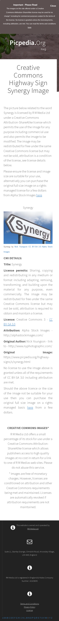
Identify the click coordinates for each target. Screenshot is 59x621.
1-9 (3, 618)
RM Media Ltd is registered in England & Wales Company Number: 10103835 (29, 579)
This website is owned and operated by (33, 527)
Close (53, 6)
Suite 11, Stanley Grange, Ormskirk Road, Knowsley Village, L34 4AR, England (30, 553)
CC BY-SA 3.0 (34, 247)
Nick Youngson (20, 247)
